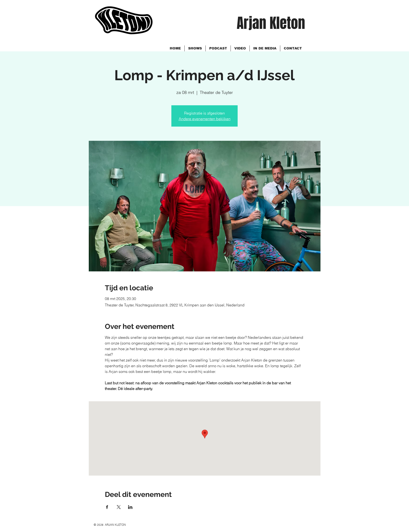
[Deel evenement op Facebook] (107, 507)
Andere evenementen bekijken (205, 118)
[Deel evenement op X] (118, 507)
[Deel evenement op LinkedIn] (130, 507)
